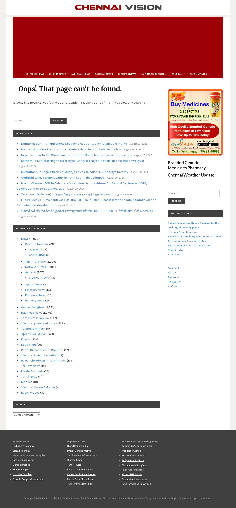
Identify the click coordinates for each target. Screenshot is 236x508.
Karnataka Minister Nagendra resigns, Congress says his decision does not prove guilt (82, 161)
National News (80, 74)
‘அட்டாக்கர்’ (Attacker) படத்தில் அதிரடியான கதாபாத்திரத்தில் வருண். (66, 194)
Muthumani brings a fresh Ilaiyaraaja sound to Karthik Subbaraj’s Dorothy (74, 172)
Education (28, 344)
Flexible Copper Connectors (28, 479)
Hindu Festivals (32, 371)
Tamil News (29, 376)
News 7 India (175, 250)
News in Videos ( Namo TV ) (136, 484)
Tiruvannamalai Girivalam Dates (187, 241)
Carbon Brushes (21, 464)
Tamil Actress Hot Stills (79, 484)
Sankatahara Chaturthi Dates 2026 (189, 245)
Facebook (174, 268)
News (25, 238)
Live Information (152, 74)
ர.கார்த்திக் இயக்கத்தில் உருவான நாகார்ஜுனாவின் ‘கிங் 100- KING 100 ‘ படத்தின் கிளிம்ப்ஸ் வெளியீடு (87, 211)
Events (26, 339)
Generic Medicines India (134, 479)
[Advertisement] (118, 42)
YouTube (172, 286)
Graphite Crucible (22, 474)
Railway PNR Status (132, 474)
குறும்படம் (35, 249)
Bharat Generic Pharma (79, 450)
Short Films (37, 254)
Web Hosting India (131, 450)
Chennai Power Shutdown (183, 232)
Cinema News (57, 74)
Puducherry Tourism (23, 446)
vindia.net (207, 498)
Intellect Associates (23, 460)
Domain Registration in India (137, 446)
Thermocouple (21, 469)
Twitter (172, 272)
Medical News (39, 277)
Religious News (36, 295)
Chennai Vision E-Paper (38, 387)
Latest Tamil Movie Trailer (80, 479)
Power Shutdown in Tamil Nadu (43, 360)
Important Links (181, 213)
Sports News (33, 284)
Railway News (104, 74)
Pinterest (173, 277)
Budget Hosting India (133, 460)
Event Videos (30, 392)
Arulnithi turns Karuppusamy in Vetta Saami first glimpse (62, 177)
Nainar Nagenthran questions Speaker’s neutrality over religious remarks (74, 143)
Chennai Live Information (39, 355)
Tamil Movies (198, 74)
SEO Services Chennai (133, 455)
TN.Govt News (30, 366)
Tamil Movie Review (35, 318)
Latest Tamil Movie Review (81, 474)
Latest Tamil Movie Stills (80, 469)
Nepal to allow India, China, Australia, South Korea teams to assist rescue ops (76, 155)
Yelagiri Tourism (21, 450)
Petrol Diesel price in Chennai (42, 350)
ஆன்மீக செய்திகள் (33, 334)
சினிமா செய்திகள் (33, 307)
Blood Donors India (77, 446)
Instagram (174, 281)
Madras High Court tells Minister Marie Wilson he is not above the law (71, 149)
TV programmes (32, 328)
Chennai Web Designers (134, 465)
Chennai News (35, 74)
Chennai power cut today (39, 323)
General (176, 74)
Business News (126, 74)
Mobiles (26, 382)
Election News (35, 289)
